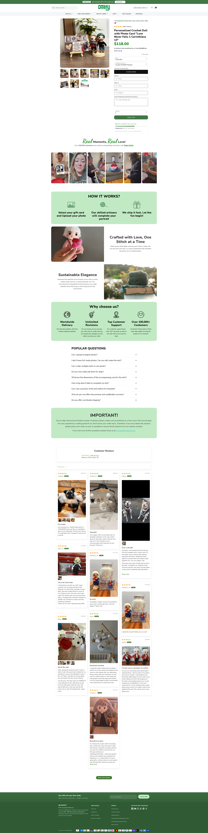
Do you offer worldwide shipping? (86, 400)
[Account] (152, 7)
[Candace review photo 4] (68, 520)
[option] (84, 43)
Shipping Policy (115, 815)
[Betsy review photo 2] (60, 663)
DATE (116, 90)
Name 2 (116, 83)
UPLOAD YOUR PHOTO (121, 68)
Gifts (114, 14)
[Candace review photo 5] (73, 520)
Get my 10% (143, 796)
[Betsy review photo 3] (64, 663)
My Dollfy (69, 830)
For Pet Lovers (101, 14)
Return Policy (114, 824)
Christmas (139, 14)
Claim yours (120, 2)
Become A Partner (96, 818)
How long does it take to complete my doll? (90, 383)
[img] (62, 474)
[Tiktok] (141, 809)
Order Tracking (95, 815)
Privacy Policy (114, 809)
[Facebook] (132, 809)
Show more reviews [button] (104, 778)
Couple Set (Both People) (123, 65)
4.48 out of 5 (94, 455)
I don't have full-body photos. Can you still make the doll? (97, 360)
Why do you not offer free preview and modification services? (98, 394)
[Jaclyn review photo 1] (104, 641)
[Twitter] (146, 809)
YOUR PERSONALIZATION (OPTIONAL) (126, 97)
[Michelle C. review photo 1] (104, 505)
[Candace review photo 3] (64, 520)
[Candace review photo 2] (60, 520)
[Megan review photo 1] (136, 510)
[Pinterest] (143, 809)
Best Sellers (127, 14)
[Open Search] (53, 8)
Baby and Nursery (84, 14)
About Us (93, 809)
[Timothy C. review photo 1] (104, 715)
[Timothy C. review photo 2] (92, 737)
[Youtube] (135, 809)
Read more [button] (125, 574)
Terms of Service (115, 812)
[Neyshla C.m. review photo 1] (104, 578)
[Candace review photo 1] (72, 499)
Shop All (68, 14)
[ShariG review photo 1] (136, 656)
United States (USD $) (139, 8)
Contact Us (94, 812)
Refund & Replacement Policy (119, 821)
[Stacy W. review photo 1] (72, 564)
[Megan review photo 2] (124, 543)
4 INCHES (118, 59)
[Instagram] (138, 809)
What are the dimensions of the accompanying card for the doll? (99, 377)
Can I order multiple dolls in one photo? (89, 366)
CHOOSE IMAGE (131, 72)
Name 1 (116, 76)
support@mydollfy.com (125, 430)
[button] (118, 27)
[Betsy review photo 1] (72, 641)
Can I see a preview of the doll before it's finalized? (93, 388)
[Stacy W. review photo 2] (60, 578)
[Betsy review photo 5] (73, 663)
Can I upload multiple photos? (84, 354)
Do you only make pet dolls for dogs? (88, 371)
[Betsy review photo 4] (68, 663)
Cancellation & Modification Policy (120, 818)
